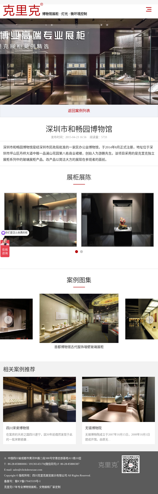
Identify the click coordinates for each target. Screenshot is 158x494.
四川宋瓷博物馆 (17, 428)
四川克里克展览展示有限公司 (49, 475)
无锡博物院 (93, 428)
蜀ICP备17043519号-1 (28, 481)
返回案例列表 (79, 111)
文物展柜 (44, 486)
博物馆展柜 (29, 486)
